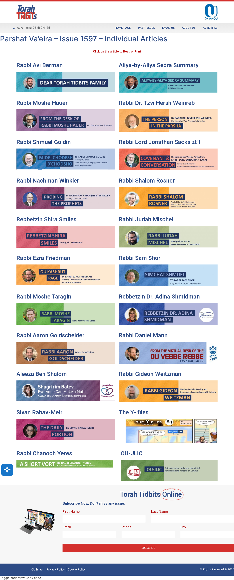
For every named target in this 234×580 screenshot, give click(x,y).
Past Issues (146, 27)
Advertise (210, 27)
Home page (123, 27)
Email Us (168, 27)
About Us (188, 27)
